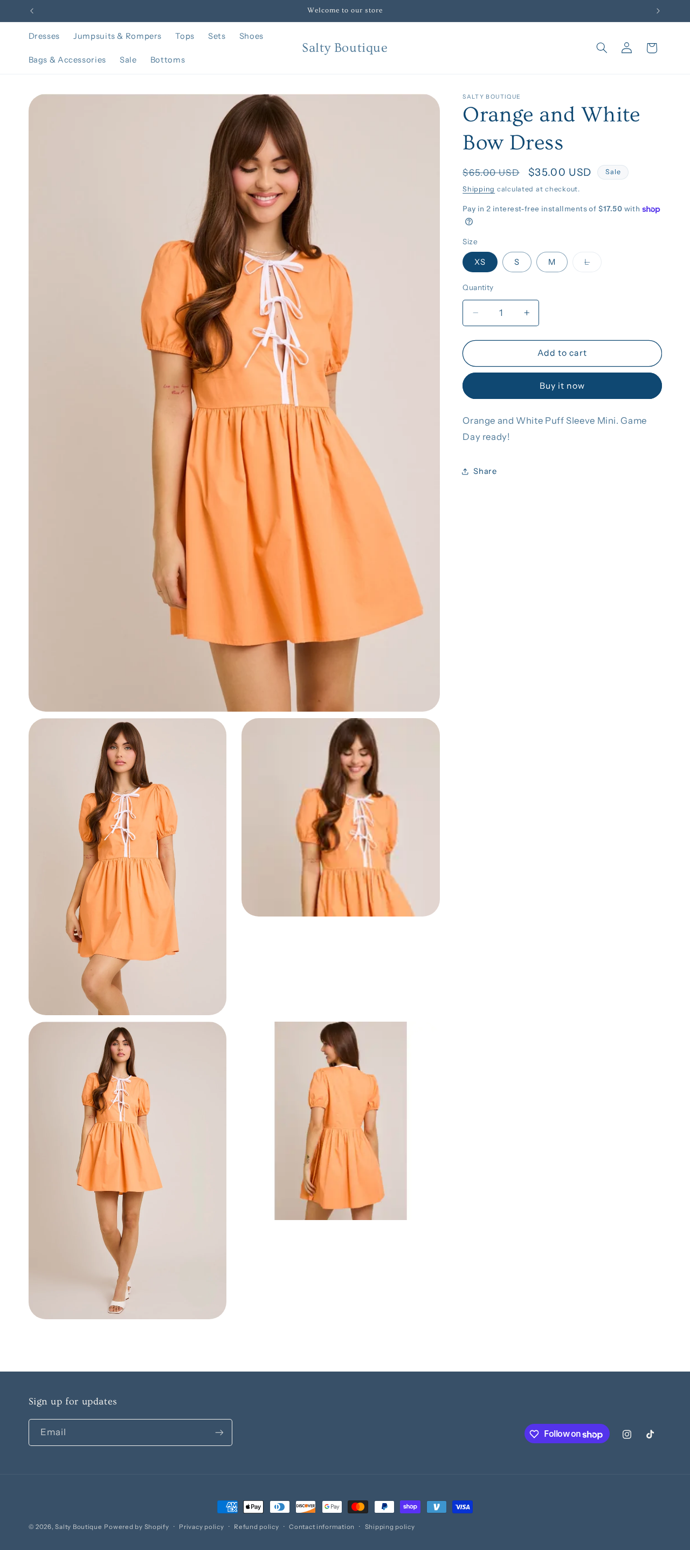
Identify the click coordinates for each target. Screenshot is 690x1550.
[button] (601, 48)
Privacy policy (201, 1527)
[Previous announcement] (32, 11)
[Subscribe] (218, 1433)
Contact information (322, 1527)
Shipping (479, 189)
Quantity (478, 287)
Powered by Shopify (136, 1527)
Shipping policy (390, 1527)
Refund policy (256, 1527)
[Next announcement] (658, 11)
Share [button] (484, 471)
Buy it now (562, 385)
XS (480, 262)
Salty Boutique (78, 1527)
